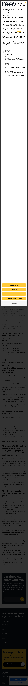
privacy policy (13, 26)
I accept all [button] (14, 289)
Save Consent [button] (14, 285)
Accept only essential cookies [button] (14, 294)
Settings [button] (19, 31)
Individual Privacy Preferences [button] (14, 298)
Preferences (14, 303)
